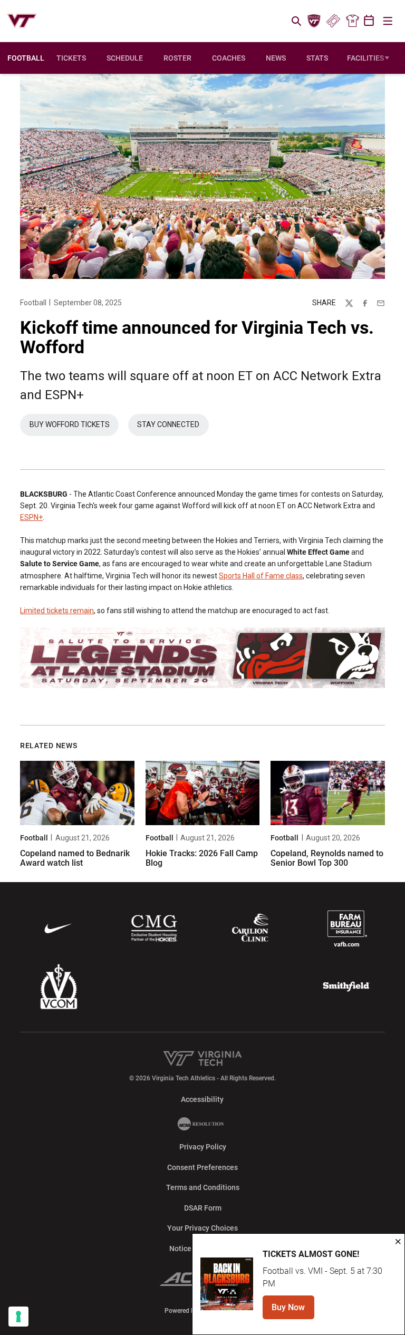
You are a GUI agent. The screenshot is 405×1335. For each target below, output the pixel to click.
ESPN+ (31, 517)
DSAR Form (202, 1208)
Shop (352, 21)
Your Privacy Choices (202, 1228)
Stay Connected (173, 427)
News (276, 58)
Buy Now (293, 1310)
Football (33, 302)
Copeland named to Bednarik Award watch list (75, 858)
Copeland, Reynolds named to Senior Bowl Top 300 (327, 858)
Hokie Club (314, 21)
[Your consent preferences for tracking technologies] (18, 1317)
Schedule (125, 58)
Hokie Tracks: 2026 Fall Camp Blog (202, 858)
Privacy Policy (202, 1147)
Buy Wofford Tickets (74, 427)
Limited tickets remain (57, 610)
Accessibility (202, 1099)
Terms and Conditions (202, 1187)
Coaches (228, 58)
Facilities (365, 58)
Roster (177, 58)
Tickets (333, 21)
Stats (317, 58)
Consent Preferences (202, 1167)
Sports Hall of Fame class (261, 576)
